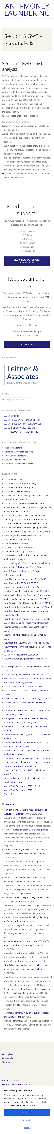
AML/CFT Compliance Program (18, 487)
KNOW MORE (27, 344)
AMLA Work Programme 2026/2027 (21, 654)
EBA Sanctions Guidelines (16, 543)
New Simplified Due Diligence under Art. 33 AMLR (27, 603)
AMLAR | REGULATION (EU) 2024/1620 (22, 423)
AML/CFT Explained (13, 479)
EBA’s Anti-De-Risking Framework (20, 551)
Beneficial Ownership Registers (18, 451)
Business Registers (13, 447)
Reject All (27, 1127)
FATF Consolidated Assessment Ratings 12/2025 (27, 698)
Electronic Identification (15, 459)
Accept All (27, 1112)
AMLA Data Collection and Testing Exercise (24, 567)
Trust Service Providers (15, 455)
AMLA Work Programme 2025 (18, 790)
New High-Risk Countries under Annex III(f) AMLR (27, 642)
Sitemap (6, 1062)
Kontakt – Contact (10, 1080)
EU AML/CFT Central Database (18, 547)
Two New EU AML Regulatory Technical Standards (27, 758)
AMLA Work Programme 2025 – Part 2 (22, 786)
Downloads (7, 1058)
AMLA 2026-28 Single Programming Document (26, 623)
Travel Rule (9, 794)
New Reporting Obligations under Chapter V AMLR (27, 619)
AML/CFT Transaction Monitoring (20, 483)
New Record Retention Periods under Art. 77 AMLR (28, 607)
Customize (27, 1120)
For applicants (8, 1054)
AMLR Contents (11, 416)
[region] (27, 1109)
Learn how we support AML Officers (27, 261)
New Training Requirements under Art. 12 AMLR (26, 674)
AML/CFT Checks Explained (17, 491)
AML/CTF (9, 804)
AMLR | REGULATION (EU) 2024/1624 (22, 420)
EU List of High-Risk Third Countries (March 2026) (27, 563)
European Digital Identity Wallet (19, 463)
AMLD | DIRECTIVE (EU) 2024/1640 (21, 427)
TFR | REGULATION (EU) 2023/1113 (21, 431)
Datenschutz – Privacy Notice (16, 1084)
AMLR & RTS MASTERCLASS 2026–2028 (23, 686)
